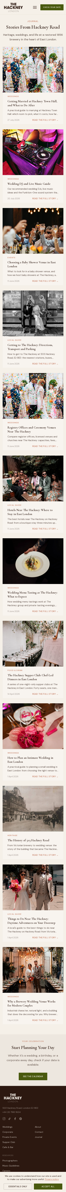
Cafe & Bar (7, 1147)
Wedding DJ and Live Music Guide (29, 184)
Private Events (9, 1137)
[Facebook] (15, 1118)
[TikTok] (9, 1118)
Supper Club (8, 1142)
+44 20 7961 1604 (11, 1112)
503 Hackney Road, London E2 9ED (20, 1108)
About (38, 1126)
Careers (6, 1170)
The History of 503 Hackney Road (28, 840)
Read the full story (45, 120)
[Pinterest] (20, 1118)
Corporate (7, 1132)
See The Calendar (33, 1076)
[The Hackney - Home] (13, 7)
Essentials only (18, 1186)
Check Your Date (52, 7)
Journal (38, 1137)
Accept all (48, 1186)
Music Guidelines (10, 1165)
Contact (39, 1132)
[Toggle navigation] (35, 7)
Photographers (9, 1160)
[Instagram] (4, 1118)
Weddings (7, 1126)
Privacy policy (52, 1179)
